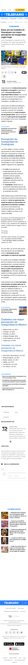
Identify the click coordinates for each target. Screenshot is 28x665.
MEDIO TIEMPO (13, 658)
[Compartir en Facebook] (5, 72)
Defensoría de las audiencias (11, 611)
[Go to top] (25, 602)
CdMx (9, 10)
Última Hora (4, 18)
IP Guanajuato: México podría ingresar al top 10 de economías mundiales (9, 310)
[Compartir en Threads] (12, 72)
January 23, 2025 (6, 242)
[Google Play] (9, 644)
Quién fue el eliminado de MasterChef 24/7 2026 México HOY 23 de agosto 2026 (17, 532)
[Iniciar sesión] (26, 14)
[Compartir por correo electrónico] (15, 72)
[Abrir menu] (1, 14)
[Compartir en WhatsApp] (2, 72)
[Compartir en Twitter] (9, 72)
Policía (20, 18)
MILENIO (5, 658)
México (20, 101)
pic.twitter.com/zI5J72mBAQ (13, 238)
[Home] (14, 14)
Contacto (23, 611)
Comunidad (13, 18)
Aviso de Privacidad (11, 608)
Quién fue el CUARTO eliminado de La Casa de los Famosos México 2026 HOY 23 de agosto (17, 523)
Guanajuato (6, 417)
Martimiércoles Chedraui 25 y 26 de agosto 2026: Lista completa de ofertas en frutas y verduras (17, 515)
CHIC (20, 658)
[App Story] (19, 644)
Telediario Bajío (12, 81)
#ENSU (19, 220)
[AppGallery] (14, 648)
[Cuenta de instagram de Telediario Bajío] (10, 441)
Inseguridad (6, 412)
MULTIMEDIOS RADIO (20, 660)
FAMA (24, 658)
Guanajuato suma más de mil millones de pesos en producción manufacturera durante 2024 (8, 131)
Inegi (16, 412)
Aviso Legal (21, 608)
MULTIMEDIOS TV (8, 660)
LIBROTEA (14, 662)
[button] (3, 76)
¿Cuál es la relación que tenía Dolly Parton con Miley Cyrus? (17, 539)
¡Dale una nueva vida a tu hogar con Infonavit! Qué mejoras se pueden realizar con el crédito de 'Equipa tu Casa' (17, 549)
